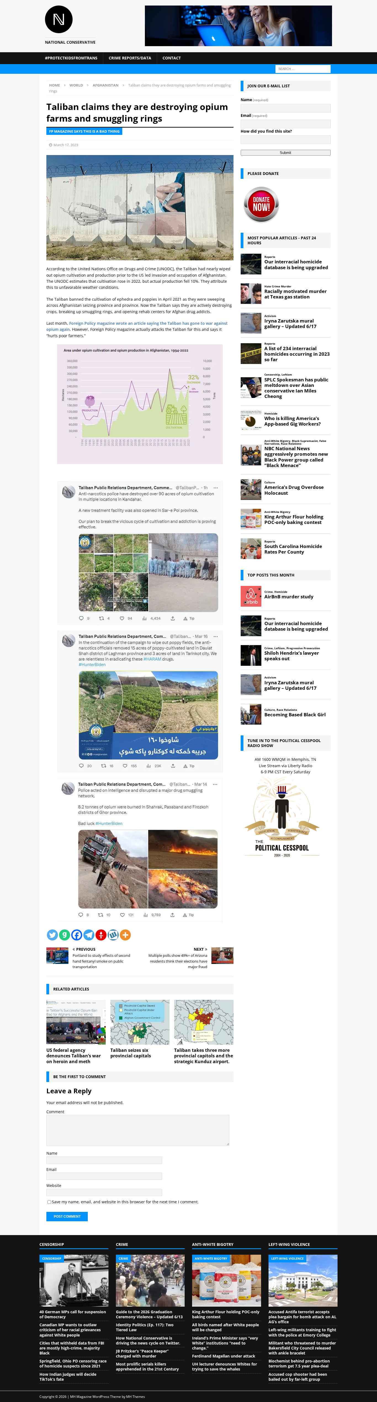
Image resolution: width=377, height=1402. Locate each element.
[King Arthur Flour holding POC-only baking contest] (226, 1281)
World (76, 85)
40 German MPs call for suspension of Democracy (72, 1314)
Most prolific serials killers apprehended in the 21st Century (147, 1366)
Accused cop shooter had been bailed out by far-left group (298, 1377)
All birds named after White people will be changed (225, 1327)
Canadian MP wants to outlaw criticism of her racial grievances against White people (70, 1329)
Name (51, 1153)
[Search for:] (303, 68)
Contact (172, 58)
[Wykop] (113, 934)
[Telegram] (88, 934)
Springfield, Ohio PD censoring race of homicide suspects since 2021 (73, 1363)
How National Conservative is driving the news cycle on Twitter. (148, 1340)
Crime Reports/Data (130, 58)
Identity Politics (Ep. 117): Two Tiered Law (145, 1327)
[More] (125, 934)
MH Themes (135, 1396)
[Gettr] (101, 934)
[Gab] (64, 934)
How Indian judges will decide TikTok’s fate (67, 1377)
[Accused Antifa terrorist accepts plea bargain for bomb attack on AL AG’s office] (303, 1281)
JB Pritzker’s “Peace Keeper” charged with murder (142, 1353)
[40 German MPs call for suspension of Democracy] (73, 1281)
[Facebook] (76, 934)
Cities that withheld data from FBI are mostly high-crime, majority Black (71, 1348)
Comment (55, 1111)
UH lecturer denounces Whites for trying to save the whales (224, 1366)
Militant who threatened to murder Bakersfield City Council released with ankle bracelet (302, 1348)
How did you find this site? (266, 131)
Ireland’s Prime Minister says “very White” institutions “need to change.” (225, 1343)
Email (51, 1169)
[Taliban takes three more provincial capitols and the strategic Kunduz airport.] (203, 1022)
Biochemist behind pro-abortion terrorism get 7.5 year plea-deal (299, 1363)
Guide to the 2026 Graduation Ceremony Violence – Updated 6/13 (149, 1314)
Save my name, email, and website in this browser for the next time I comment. (125, 1201)
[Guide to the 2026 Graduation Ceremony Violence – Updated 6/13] (150, 1281)
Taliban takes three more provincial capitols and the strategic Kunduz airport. (203, 1056)
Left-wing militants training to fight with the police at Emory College (302, 1332)
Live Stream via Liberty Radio (285, 765)
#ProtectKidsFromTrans (71, 58)
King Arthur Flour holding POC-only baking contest (225, 1314)
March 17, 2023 (66, 144)
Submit (285, 153)
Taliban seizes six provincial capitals (130, 1053)
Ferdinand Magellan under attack (223, 1356)
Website (53, 1185)
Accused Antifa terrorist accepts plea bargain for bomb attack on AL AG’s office (302, 1316)
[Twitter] (52, 934)
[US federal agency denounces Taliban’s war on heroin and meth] (76, 1022)
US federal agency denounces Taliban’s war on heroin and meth (73, 1056)
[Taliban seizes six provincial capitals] (140, 1022)
